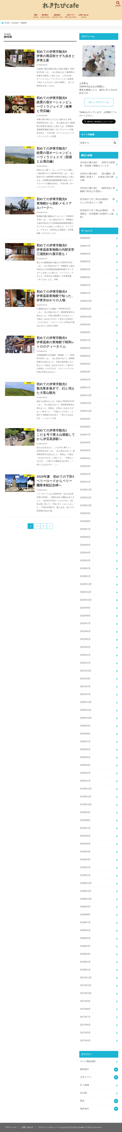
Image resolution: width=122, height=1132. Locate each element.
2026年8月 (85, 238)
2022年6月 (85, 631)
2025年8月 (85, 332)
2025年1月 (85, 387)
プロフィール (11, 1127)
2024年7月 (85, 434)
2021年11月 (85, 671)
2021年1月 (85, 694)
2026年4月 (85, 269)
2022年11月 (85, 592)
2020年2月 (85, 773)
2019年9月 (85, 812)
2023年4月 (85, 552)
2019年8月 (85, 820)
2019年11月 (85, 796)
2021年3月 (85, 678)
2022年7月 (85, 623)
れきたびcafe (78, 1127)
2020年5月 (85, 757)
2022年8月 (85, 615)
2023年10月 (86, 505)
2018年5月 (85, 938)
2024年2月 (85, 474)
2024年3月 (85, 466)
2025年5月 (85, 356)
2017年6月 (85, 1025)
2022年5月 (85, 639)
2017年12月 (86, 977)
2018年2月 (85, 962)
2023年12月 (86, 490)
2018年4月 (85, 946)
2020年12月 (86, 702)
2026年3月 (85, 277)
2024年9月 (85, 419)
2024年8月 (85, 427)
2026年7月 (85, 246)
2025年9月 (85, 324)
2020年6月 (85, 749)
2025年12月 (86, 301)
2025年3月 (85, 372)
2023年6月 (85, 537)
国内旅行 (57, 16)
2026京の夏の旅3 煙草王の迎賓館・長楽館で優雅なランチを (97, 164)
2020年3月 (85, 765)
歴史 (35, 16)
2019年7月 (85, 828)
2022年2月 (85, 655)
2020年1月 (85, 781)
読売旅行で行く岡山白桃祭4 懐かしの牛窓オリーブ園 (97, 201)
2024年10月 (86, 411)
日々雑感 (84, 1085)
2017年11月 (85, 985)
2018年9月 (85, 906)
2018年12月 (86, 883)
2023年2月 (85, 568)
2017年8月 (85, 1009)
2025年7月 (85, 340)
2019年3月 (85, 859)
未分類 (83, 1093)
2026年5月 (85, 261)
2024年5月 (85, 450)
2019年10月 (86, 804)
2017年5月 (85, 1032)
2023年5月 (85, 545)
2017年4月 (85, 1040)
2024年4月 (85, 458)
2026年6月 (85, 254)
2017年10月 (86, 993)
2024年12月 (86, 395)
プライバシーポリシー (47, 1127)
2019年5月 (85, 844)
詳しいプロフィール (99, 102)
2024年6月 (85, 442)
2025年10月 (86, 317)
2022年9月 (85, 608)
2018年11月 (85, 891)
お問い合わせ (84, 16)
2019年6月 (85, 836)
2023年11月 (85, 497)
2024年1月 (85, 482)
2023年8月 (85, 521)
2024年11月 (85, 403)
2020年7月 (85, 741)
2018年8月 (85, 914)
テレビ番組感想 (88, 1061)
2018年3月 (85, 954)
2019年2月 (85, 867)
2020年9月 (85, 726)
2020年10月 (86, 718)
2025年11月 (85, 309)
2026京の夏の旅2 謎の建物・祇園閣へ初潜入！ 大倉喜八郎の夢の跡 (97, 176)
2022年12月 (86, 584)
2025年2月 (85, 379)
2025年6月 (85, 348)
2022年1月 (85, 663)
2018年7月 (85, 922)
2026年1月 (85, 293)
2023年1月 (85, 576)
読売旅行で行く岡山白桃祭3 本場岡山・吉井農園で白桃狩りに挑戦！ (97, 213)
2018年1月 (85, 970)
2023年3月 (85, 560)
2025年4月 (85, 364)
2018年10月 (86, 899)
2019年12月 (86, 788)
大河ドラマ (70, 16)
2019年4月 (85, 851)
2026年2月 (85, 285)
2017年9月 (85, 1001)
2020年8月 (85, 733)
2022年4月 (85, 647)
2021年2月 (85, 686)
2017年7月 (85, 1017)
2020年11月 (85, 710)
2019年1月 (85, 875)
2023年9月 (85, 513)
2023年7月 (85, 529)
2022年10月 (86, 600)
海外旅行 (45, 16)
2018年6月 (85, 930)
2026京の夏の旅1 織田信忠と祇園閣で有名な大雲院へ (97, 189)
